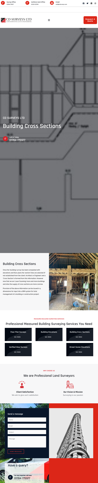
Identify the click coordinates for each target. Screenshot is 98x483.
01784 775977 (10, 4)
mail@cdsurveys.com (61, 4)
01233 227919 (34, 4)
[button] (49, 20)
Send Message (16, 451)
